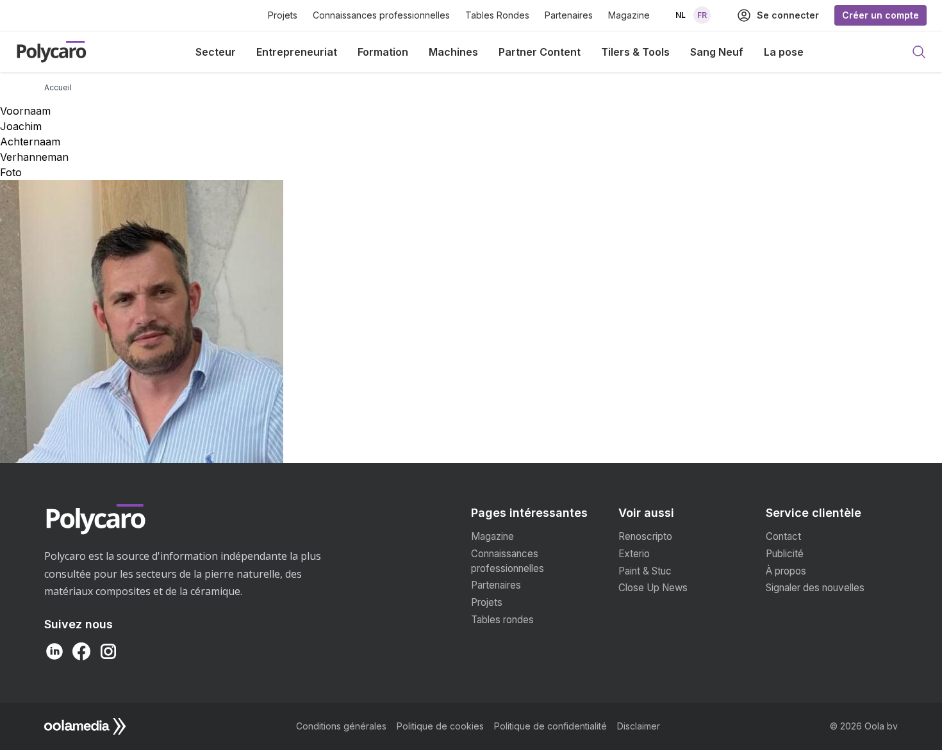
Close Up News (653, 588)
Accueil (58, 87)
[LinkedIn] (54, 651)
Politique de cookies (440, 726)
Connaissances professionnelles (381, 15)
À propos (786, 571)
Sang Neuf (716, 51)
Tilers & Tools (635, 51)
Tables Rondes (497, 15)
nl (680, 15)
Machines (453, 51)
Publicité (785, 554)
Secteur (215, 51)
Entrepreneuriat (296, 51)
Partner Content (540, 51)
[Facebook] (81, 651)
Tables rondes (502, 620)
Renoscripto (645, 536)
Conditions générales (341, 726)
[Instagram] (108, 651)
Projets (282, 15)
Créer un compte (880, 15)
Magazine (629, 15)
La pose (784, 51)
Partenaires (569, 15)
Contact (783, 536)
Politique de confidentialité (550, 726)
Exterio (634, 554)
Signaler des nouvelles (815, 588)
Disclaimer (638, 726)
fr (702, 15)
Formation (383, 51)
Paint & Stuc (645, 571)
